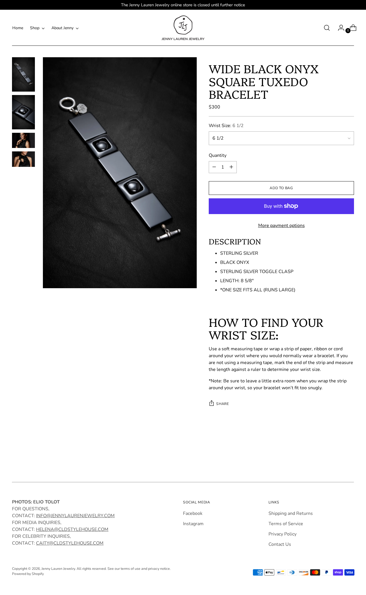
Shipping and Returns (290, 513)
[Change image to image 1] (23, 74)
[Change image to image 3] (23, 140)
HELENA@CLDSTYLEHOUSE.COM (72, 529)
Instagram (193, 524)
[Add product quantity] (231, 167)
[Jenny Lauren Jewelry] (183, 27)
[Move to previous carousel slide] (336, 460)
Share (222, 403)
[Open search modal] (327, 27)
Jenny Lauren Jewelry (58, 568)
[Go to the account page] (339, 27)
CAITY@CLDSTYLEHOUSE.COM (70, 543)
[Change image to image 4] (23, 159)
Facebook (192, 513)
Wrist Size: (226, 125)
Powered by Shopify (28, 573)
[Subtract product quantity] (214, 167)
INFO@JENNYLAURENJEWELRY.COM (75, 516)
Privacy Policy (282, 534)
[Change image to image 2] (23, 112)
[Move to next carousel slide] (349, 460)
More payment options (281, 225)
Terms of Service (285, 524)
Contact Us (279, 544)
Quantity (217, 155)
